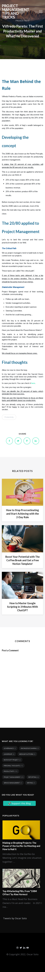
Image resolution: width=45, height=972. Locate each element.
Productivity (9, 417)
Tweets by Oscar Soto (15, 918)
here (33, 383)
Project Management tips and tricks (15, 11)
